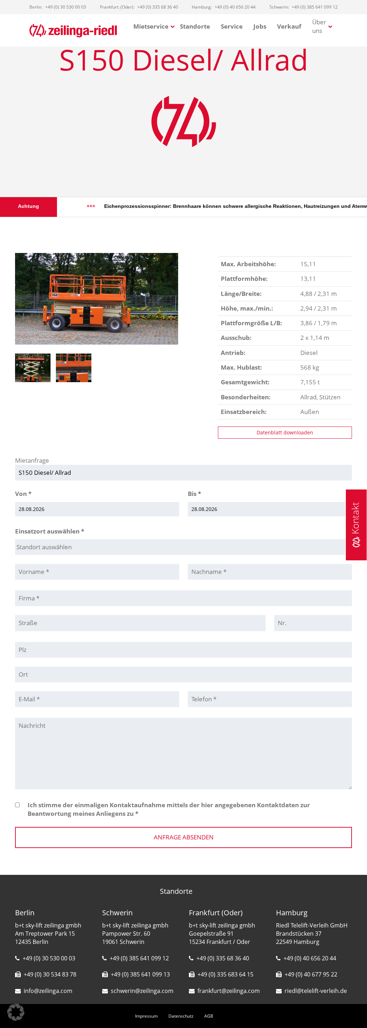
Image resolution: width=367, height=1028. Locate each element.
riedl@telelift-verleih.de (316, 991)
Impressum (146, 1016)
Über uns (319, 26)
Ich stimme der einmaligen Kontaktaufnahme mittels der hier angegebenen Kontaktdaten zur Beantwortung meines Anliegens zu (169, 809)
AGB (208, 1016)
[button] (16, 1012)
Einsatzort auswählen (49, 531)
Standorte (195, 26)
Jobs (259, 26)
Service (232, 26)
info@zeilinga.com (48, 991)
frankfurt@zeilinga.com (228, 991)
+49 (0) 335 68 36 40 (222, 958)
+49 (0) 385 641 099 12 (139, 958)
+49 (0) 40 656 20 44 (309, 958)
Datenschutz (181, 1016)
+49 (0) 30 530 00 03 (49, 958)
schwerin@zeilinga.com (142, 991)
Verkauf (289, 26)
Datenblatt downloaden (285, 432)
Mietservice (150, 26)
